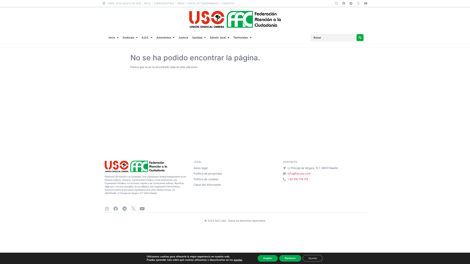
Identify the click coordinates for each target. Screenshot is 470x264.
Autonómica (163, 37)
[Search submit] (360, 37)
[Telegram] (351, 3)
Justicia (183, 37)
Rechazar (290, 258)
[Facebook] (343, 3)
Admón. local (218, 37)
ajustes (238, 260)
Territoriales (240, 37)
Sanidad (197, 37)
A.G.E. (145, 37)
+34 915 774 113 (298, 179)
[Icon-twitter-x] (358, 3)
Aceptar (267, 258)
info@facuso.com (299, 173)
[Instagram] (336, 3)
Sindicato (128, 37)
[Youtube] (365, 3)
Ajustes (312, 258)
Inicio (112, 37)
